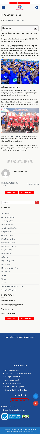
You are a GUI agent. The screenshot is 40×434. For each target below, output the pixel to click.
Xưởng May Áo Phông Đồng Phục (12, 286)
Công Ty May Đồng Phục (9, 228)
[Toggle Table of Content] (34, 28)
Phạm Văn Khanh (21, 20)
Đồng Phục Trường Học (8, 246)
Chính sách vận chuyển (12, 380)
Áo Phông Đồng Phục (8, 217)
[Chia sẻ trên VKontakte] (21, 161)
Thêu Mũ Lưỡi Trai (33, 184)
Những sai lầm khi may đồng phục (16, 390)
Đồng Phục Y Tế (6, 250)
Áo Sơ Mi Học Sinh (7, 224)
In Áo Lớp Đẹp (6, 253)
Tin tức (3, 279)
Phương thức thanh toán (12, 377)
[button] (3, 7)
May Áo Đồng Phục (7, 261)
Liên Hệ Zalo (13, 2)
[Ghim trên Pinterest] (18, 161)
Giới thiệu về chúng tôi (12, 370)
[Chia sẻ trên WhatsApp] (8, 161)
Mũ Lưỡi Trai (5, 272)
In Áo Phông (5, 257)
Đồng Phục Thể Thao (8, 243)
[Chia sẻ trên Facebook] (11, 161)
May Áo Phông (6, 264)
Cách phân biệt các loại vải (13, 383)
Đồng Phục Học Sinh (8, 239)
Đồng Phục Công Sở (7, 232)
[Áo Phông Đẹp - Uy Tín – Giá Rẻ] (20, 7)
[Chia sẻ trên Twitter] (14, 161)
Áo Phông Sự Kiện (7, 221)
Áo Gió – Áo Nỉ (6, 213)
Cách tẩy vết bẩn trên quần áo (14, 387)
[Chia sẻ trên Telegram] (31, 161)
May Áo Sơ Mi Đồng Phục (9, 268)
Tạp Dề (3, 275)
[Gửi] (37, 202)
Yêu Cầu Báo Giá (11, 192)
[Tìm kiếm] (36, 7)
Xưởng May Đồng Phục (8, 290)
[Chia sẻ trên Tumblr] (28, 161)
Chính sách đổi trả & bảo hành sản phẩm (18, 373)
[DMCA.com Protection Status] (25, 416)
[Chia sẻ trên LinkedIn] (25, 161)
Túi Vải (3, 283)
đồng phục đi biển (7, 235)
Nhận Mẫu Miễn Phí (24, 2)
